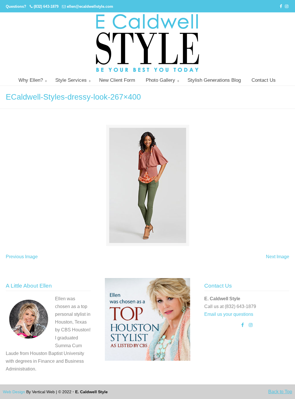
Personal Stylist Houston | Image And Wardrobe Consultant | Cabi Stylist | (147, 43)
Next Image (277, 256)
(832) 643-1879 (46, 6)
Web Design (14, 392)
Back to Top (280, 391)
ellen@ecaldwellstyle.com (90, 6)
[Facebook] (281, 6)
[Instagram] (286, 6)
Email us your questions (228, 314)
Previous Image (22, 256)
